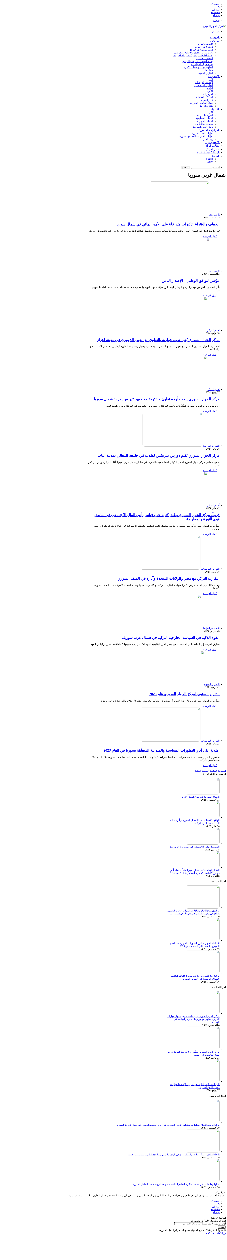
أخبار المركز (213, 149)
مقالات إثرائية (206, 106)
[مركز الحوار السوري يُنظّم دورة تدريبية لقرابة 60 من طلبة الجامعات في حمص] (203, 1049)
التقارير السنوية (205, 73)
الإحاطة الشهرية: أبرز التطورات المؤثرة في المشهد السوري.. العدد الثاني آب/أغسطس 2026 (174, 1154)
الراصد (210, 88)
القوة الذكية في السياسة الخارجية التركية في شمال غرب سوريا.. (171, 638)
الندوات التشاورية (204, 118)
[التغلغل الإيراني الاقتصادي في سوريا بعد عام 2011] (203, 843)
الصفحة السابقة (218, 771)
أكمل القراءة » (210, 236)
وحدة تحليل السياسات (202, 64)
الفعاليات (215, 109)
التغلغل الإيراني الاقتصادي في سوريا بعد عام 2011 (195, 846)
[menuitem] (216, 155)
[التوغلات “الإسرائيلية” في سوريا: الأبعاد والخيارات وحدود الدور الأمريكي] (203, 1081)
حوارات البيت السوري (202, 133)
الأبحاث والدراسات (204, 82)
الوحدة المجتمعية (204, 58)
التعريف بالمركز (205, 43)
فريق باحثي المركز (203, 46)
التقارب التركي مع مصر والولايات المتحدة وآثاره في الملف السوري (169, 578)
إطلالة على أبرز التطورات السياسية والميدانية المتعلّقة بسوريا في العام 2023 (161, 750)
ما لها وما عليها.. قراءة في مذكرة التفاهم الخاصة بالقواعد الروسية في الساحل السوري (176, 1184)
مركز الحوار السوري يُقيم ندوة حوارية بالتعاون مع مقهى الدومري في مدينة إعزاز (158, 340)
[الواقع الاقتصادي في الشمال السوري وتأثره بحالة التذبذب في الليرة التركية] (203, 817)
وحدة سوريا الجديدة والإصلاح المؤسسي (193, 52)
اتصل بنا (209, 70)
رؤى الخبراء (207, 139)
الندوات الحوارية (205, 121)
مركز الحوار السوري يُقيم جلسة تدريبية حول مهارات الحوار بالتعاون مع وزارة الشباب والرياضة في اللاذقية (193, 1019)
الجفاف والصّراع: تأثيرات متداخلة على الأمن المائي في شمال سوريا (168, 224)
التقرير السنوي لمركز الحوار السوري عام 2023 (184, 694)
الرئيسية (215, 37)
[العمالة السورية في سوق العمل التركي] (203, 794)
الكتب (210, 91)
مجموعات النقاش (204, 124)
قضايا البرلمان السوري (201, 103)
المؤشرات (208, 94)
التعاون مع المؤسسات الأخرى (198, 67)
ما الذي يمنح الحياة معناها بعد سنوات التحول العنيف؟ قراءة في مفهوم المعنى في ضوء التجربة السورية (168, 1125)
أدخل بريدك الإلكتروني (214, 1223)
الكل (211, 79)
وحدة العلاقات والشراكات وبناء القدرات (193, 55)
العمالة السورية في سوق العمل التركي (200, 796)
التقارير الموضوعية (203, 85)
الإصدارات (214, 76)
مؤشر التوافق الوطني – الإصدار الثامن (191, 281)
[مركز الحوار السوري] (214, 26)
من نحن (215, 40)
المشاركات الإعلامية (208, 152)
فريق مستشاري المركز (201, 49)
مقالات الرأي (212, 145)
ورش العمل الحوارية (203, 127)
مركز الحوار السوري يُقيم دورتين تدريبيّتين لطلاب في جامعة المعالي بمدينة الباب (159, 455)
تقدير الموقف (206, 100)
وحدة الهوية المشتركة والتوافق (197, 61)
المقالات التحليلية (204, 97)
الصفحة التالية (202, 771)
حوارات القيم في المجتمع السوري (196, 136)
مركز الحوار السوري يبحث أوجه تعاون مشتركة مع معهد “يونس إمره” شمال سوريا (157, 399)
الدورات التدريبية (205, 115)
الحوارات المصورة (209, 130)
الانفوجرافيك (212, 142)
